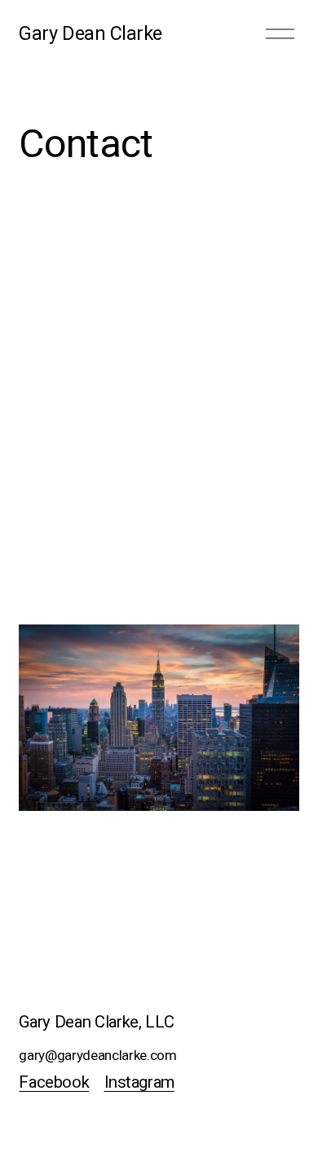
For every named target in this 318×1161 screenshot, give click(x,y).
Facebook (54, 1082)
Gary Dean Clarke (90, 33)
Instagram (139, 1082)
